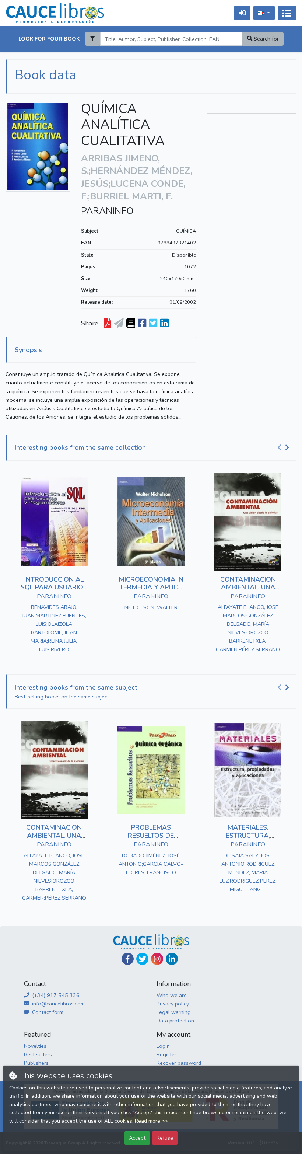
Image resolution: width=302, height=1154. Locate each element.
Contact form (47, 1012)
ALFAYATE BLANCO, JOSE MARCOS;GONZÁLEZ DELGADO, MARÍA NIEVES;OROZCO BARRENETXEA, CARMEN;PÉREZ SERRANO (248, 628)
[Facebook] (128, 959)
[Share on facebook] (142, 324)
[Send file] (119, 324)
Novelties (35, 1046)
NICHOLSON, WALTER (151, 607)
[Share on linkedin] (164, 324)
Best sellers (38, 1054)
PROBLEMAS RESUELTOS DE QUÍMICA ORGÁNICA (151, 835)
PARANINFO (107, 211)
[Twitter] (142, 959)
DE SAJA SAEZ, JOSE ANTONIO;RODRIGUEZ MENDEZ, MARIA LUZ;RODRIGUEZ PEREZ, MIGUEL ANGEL (248, 872)
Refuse (165, 1137)
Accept (137, 1137)
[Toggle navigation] (287, 13)
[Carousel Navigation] (284, 447)
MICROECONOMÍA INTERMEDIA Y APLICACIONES (151, 587)
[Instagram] (157, 959)
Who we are (172, 995)
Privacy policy (173, 1003)
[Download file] (107, 324)
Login (163, 1046)
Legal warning (174, 1012)
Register (166, 1054)
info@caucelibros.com (58, 1003)
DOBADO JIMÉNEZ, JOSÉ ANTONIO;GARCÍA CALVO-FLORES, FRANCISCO (151, 864)
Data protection (175, 1020)
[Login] (242, 13)
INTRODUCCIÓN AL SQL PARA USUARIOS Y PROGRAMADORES (54, 587)
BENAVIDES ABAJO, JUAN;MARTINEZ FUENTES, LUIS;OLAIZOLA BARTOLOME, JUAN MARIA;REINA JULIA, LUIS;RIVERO (54, 628)
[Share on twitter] (153, 324)
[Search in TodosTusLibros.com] (130, 324)
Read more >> (151, 1121)
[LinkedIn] (172, 959)
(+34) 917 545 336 (55, 995)
